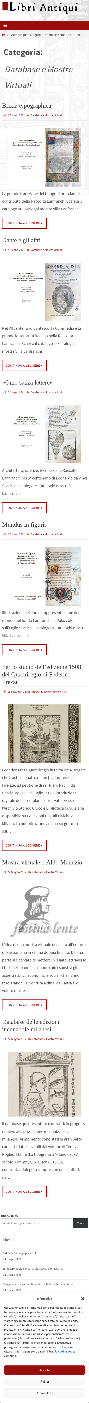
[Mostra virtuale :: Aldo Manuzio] (44, 905)
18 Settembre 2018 (18, 687)
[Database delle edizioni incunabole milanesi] (44, 1077)
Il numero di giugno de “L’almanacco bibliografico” (33, 1261)
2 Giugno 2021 (16, 115)
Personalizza (44, 1393)
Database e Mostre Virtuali (46, 115)
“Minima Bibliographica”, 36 (20, 1246)
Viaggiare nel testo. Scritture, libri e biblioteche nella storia (38, 1277)
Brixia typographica (26, 105)
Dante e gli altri (21, 239)
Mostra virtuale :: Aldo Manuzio (42, 857)
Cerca (80, 1216)
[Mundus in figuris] (44, 573)
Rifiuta (44, 1381)
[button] (83, 1299)
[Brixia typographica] (44, 156)
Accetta (44, 1370)
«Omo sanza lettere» (27, 380)
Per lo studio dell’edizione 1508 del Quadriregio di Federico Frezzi (41, 670)
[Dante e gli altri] (44, 290)
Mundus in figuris (24, 521)
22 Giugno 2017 (16, 867)
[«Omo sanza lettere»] (44, 431)
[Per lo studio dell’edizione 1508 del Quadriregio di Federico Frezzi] (44, 729)
